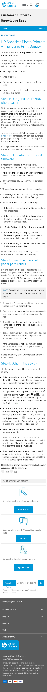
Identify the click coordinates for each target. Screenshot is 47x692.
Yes (8, 471)
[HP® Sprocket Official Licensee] (9, 4)
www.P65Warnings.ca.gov (12, 659)
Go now (23, 538)
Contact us (23, 509)
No (15, 471)
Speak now (23, 567)
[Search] (31, 5)
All (4, 28)
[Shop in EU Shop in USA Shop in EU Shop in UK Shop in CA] (26, 5)
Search (41, 28)
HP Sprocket (6, 135)
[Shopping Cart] (37, 5)
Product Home (8, 35)
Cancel (8, 587)
